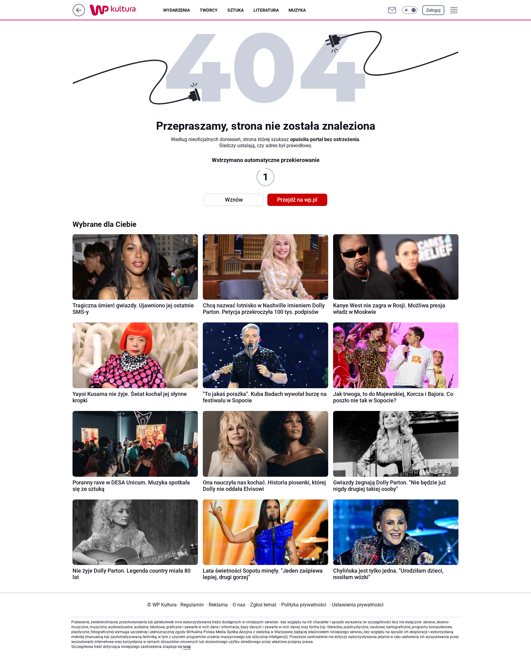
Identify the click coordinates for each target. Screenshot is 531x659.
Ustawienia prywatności (356, 605)
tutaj (187, 647)
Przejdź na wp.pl (297, 199)
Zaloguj (433, 10)
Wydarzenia (176, 10)
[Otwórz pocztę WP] (392, 10)
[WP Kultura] (126, 10)
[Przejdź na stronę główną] (79, 15)
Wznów (234, 199)
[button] (409, 10)
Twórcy (209, 10)
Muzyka (297, 10)
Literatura (266, 10)
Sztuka (235, 10)
